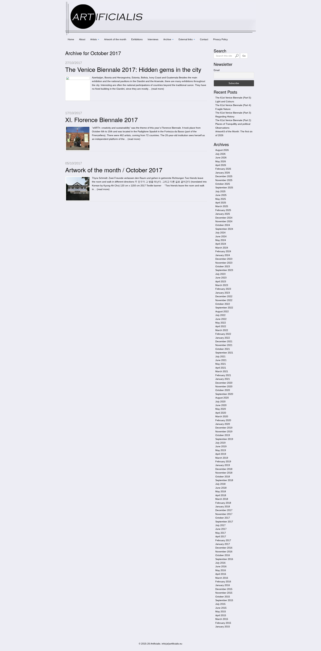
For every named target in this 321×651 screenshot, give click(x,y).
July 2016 (220, 562)
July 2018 (220, 484)
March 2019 (221, 457)
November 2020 (223, 386)
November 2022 (223, 300)
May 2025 (220, 199)
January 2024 (222, 255)
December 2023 (223, 259)
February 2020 (223, 420)
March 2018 (221, 499)
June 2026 (221, 157)
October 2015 (222, 596)
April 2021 (220, 367)
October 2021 (222, 349)
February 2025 (223, 210)
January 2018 (222, 506)
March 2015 (221, 619)
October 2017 (222, 517)
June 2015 (221, 607)
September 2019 (224, 439)
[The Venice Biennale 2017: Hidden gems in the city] (77, 88)
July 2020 (220, 401)
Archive (167, 39)
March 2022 (221, 330)
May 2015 (220, 611)
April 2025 (220, 202)
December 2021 (223, 341)
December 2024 (223, 217)
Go (244, 55)
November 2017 (223, 514)
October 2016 (222, 555)
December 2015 (223, 589)
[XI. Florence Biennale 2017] (77, 138)
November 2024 (223, 221)
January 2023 (222, 292)
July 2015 (220, 604)
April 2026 (220, 165)
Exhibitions (137, 39)
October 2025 (222, 184)
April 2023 (220, 281)
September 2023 (224, 270)
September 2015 (224, 600)
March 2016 (221, 577)
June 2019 (221, 446)
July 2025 (220, 191)
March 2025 (221, 206)
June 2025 (221, 195)
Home (71, 39)
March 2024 (221, 247)
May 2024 (220, 240)
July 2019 (220, 442)
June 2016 (221, 566)
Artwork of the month (115, 39)
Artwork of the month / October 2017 (113, 169)
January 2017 (222, 544)
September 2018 (224, 480)
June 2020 (221, 405)
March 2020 (221, 416)
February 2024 (223, 251)
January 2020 (222, 424)
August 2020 (222, 397)
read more (157, 88)
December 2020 (223, 382)
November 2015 (223, 592)
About (82, 39)
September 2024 (224, 229)
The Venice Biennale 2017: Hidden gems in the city (133, 69)
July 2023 (220, 274)
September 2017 (224, 521)
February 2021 (223, 375)
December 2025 (223, 176)
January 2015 (222, 626)
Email (217, 70)
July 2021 (220, 356)
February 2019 (223, 461)
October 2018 (222, 476)
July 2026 (220, 154)
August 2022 (222, 311)
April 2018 (220, 495)
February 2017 (223, 540)
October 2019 (222, 435)
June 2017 (221, 529)
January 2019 (222, 465)
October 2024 (222, 225)
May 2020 (220, 409)
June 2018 (221, 487)
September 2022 (224, 307)
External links (186, 39)
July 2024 (220, 232)
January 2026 (222, 172)
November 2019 (223, 431)
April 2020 (220, 412)
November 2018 (223, 472)
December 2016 (223, 547)
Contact (204, 39)
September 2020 (224, 394)
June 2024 (221, 236)
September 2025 (224, 187)
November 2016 (223, 551)
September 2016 (224, 559)
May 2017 (220, 532)
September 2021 (224, 352)
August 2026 (222, 150)
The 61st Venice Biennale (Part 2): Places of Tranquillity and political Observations (233, 124)
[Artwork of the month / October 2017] (77, 188)
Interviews (153, 39)
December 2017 (223, 510)
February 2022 (223, 334)
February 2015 (223, 623)
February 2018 (223, 502)
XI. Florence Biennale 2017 (101, 119)
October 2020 (222, 390)
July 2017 (220, 525)
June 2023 (221, 277)
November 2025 (223, 180)
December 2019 (223, 427)
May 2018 (220, 491)
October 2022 (222, 304)
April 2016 (220, 574)
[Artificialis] (160, 18)
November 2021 (223, 345)
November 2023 (223, 262)
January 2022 (222, 337)
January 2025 (222, 213)
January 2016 (222, 585)
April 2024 (220, 243)
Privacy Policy (220, 39)
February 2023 (223, 288)
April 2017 (220, 536)
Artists (93, 39)
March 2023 (221, 285)
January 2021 (222, 379)
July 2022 (220, 315)
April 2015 (220, 615)
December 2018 (223, 469)
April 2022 (220, 326)
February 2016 (223, 581)
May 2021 (220, 364)
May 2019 (220, 450)
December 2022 (223, 296)
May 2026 (220, 161)
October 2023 (222, 266)
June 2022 (221, 319)
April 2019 (220, 454)
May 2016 (220, 570)
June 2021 (221, 360)
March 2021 (221, 371)
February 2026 (223, 168)
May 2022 (220, 322)
